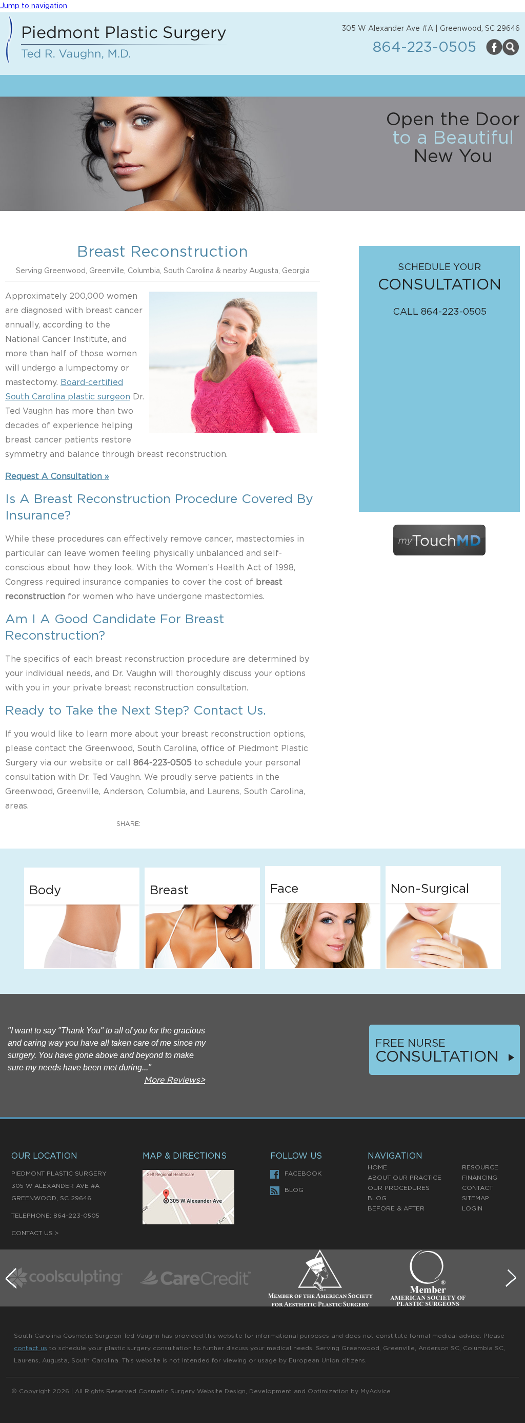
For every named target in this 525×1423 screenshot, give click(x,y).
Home (377, 1167)
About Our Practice (404, 1178)
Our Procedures (399, 1188)
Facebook (303, 1173)
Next (512, 1280)
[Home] (116, 41)
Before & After (396, 1208)
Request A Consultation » (57, 476)
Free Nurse (410, 1044)
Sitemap (475, 1198)
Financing (479, 1178)
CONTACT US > (34, 1233)
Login (472, 1208)
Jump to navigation (33, 6)
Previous (12, 1280)
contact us (30, 1348)
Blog (294, 1190)
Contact (477, 1188)
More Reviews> (174, 1080)
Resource (480, 1167)
